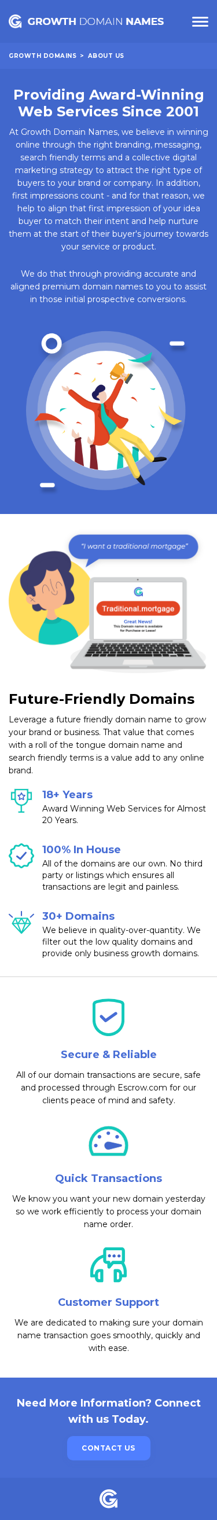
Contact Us (108, 1448)
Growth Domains (42, 56)
